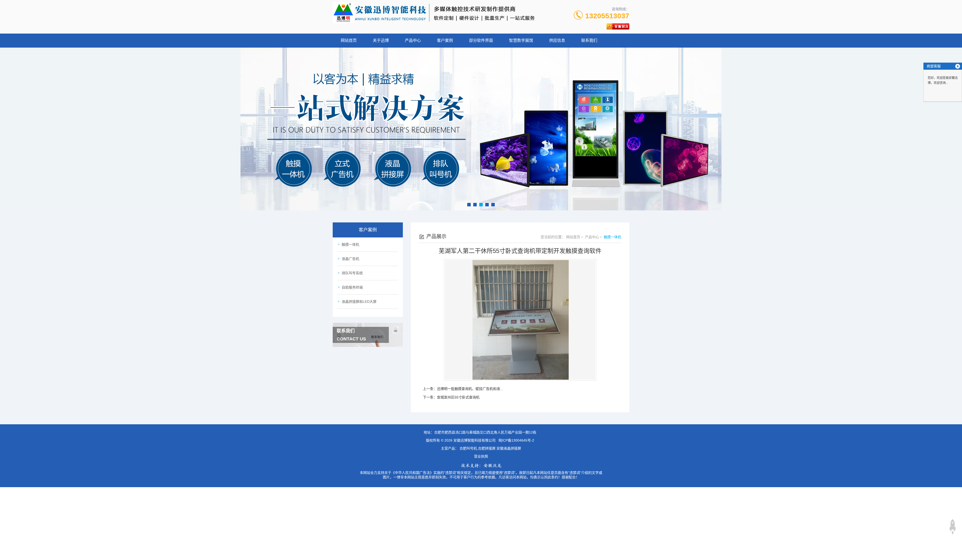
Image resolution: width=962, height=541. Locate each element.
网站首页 (349, 40)
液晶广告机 (350, 259)
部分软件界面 (481, 40)
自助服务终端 (352, 287)
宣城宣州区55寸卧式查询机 (458, 397)
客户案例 (445, 40)
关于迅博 (381, 40)
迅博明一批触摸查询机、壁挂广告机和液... (470, 389)
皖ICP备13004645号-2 (516, 440)
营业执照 (481, 456)
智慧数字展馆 (521, 40)
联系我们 (589, 40)
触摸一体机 (350, 244)
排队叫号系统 (352, 273)
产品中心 (413, 40)
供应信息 (557, 40)
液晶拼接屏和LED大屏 (359, 302)
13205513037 (607, 16)
